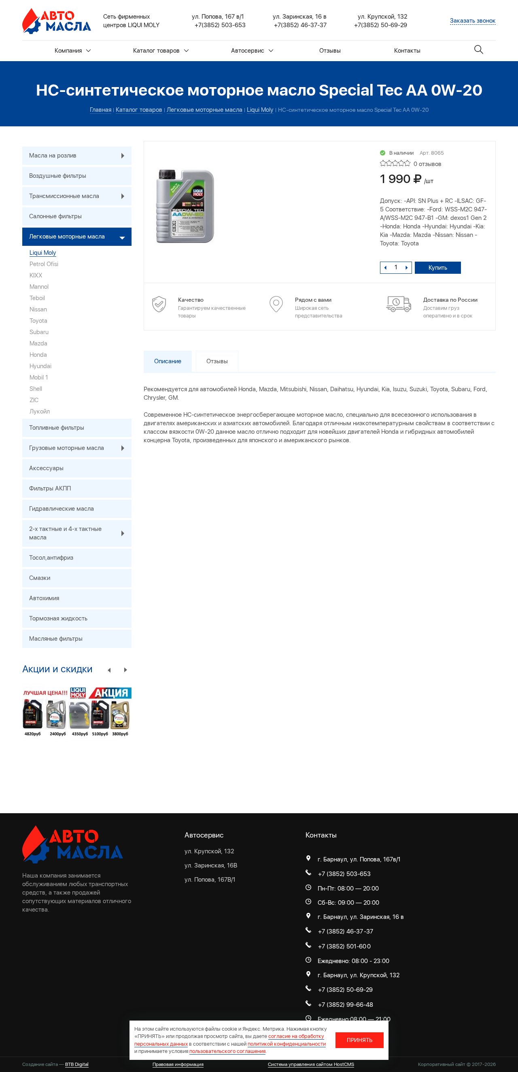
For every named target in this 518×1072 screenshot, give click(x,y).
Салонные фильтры (55, 216)
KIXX (36, 275)
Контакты (407, 50)
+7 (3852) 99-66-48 (345, 1004)
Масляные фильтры (56, 638)
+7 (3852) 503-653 (344, 874)
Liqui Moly (43, 252)
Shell (36, 388)
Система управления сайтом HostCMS (311, 1064)
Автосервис (247, 50)
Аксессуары (46, 468)
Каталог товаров (156, 50)
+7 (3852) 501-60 (342, 946)
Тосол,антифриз (51, 557)
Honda (38, 354)
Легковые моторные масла (67, 236)
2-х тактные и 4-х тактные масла (65, 533)
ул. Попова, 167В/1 (210, 879)
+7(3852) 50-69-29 (380, 25)
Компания (68, 50)
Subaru (39, 332)
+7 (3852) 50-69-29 (345, 989)
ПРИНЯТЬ (359, 1040)
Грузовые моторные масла (66, 448)
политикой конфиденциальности (287, 1044)
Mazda (38, 343)
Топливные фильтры (56, 427)
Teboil (37, 298)
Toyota (38, 320)
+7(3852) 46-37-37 (300, 25)
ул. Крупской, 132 (209, 851)
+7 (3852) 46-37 (340, 931)
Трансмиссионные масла (64, 196)
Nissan (38, 309)
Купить (438, 267)
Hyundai (40, 366)
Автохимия (44, 598)
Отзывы (330, 50)
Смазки (39, 578)
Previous (109, 669)
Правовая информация (178, 1064)
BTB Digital (77, 1064)
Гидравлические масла (61, 508)
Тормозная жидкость (58, 618)
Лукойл (40, 411)
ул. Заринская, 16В (211, 865)
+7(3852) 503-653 (220, 25)
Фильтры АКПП (50, 488)
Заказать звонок (473, 20)
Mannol (39, 286)
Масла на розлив (52, 155)
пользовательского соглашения (227, 1051)
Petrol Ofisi (44, 264)
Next (125, 669)
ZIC (34, 400)
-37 (368, 931)
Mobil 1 (39, 377)
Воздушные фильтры (57, 175)
